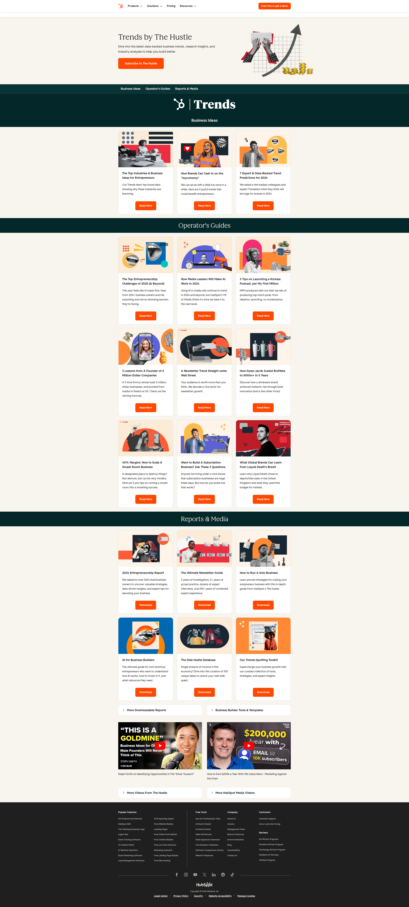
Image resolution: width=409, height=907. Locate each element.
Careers (231, 824)
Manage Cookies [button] (246, 896)
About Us (231, 819)
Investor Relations (235, 840)
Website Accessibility (220, 896)
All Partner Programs (268, 839)
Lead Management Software (131, 861)
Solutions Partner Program (271, 844)
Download (145, 605)
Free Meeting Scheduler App (131, 829)
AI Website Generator (128, 850)
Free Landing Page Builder (166, 855)
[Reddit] (223, 875)
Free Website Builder (163, 824)
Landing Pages (161, 829)
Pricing (171, 6)
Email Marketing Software (130, 855)
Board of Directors (235, 834)
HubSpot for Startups (269, 855)
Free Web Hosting (162, 861)
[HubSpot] (120, 6)
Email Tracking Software (129, 840)
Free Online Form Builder (165, 834)
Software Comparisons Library (210, 850)
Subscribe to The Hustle (141, 63)
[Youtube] (195, 875)
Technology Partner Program (272, 850)
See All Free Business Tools (208, 819)
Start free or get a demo (274, 6)
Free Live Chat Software (165, 845)
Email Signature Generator (208, 840)
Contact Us (232, 855)
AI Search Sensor (203, 829)
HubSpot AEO (124, 824)
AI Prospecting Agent (164, 819)
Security (198, 896)
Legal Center (161, 896)
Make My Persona (204, 834)
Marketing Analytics (163, 850)
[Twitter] (204, 875)
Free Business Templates (207, 845)
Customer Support (267, 819)
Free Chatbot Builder (163, 840)
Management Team (236, 829)
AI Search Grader (203, 824)
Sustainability (233, 850)
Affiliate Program (267, 860)
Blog (229, 845)
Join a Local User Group (269, 824)
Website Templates (204, 855)
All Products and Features (130, 819)
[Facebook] (177, 875)
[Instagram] (186, 875)
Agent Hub (123, 834)
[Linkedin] (214, 875)
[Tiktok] (232, 875)
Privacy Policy (181, 896)
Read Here (145, 205)
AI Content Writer (126, 845)
